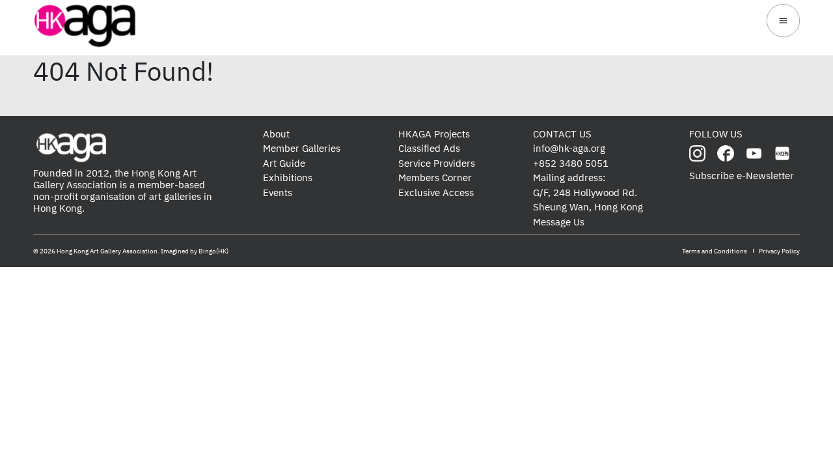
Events (277, 192)
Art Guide (284, 163)
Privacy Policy (779, 251)
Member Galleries (301, 148)
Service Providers (436, 163)
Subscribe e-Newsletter (741, 175)
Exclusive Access (436, 192)
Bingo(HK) (213, 251)
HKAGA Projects (434, 134)
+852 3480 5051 (570, 163)
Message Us (558, 222)
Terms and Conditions (714, 251)
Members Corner (435, 177)
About (276, 134)
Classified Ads (429, 148)
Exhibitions (287, 177)
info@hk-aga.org (569, 148)
